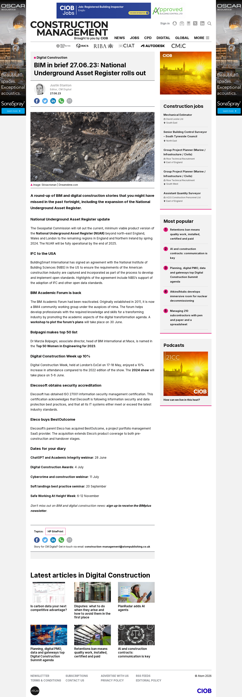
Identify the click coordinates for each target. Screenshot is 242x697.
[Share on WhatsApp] (61, 101)
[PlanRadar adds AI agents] (136, 592)
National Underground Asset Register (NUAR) (70, 233)
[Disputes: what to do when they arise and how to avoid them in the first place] (92, 592)
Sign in (165, 23)
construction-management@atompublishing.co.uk (117, 546)
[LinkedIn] (202, 23)
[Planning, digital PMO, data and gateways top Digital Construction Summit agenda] (48, 635)
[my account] (175, 23)
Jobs (134, 38)
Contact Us (75, 680)
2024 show (140, 370)
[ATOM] (75, 690)
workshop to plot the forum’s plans (56, 322)
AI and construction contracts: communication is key (188, 253)
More (199, 38)
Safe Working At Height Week (52, 496)
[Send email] (69, 101)
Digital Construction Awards (51, 467)
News (119, 38)
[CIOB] (166, 691)
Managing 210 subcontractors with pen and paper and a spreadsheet (186, 317)
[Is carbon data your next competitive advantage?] (48, 592)
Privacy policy (112, 680)
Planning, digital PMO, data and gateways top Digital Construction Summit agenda (188, 274)
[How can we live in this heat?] (186, 374)
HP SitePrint (55, 531)
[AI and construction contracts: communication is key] (136, 635)
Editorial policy (148, 680)
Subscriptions (77, 676)
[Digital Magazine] (188, 23)
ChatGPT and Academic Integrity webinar (61, 457)
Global (182, 38)
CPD (148, 38)
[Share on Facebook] (37, 101)
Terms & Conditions (45, 680)
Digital (163, 38)
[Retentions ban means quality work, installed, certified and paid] (92, 635)
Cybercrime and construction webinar (59, 477)
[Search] (209, 23)
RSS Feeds (143, 676)
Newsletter (39, 676)
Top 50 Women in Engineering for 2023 (65, 346)
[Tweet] (45, 101)
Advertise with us (115, 676)
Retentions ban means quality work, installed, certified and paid (185, 234)
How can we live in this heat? (182, 399)
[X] (195, 23)
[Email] (182, 23)
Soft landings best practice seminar (57, 486)
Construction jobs (183, 106)
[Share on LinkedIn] (53, 101)
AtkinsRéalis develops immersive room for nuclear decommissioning (188, 296)
